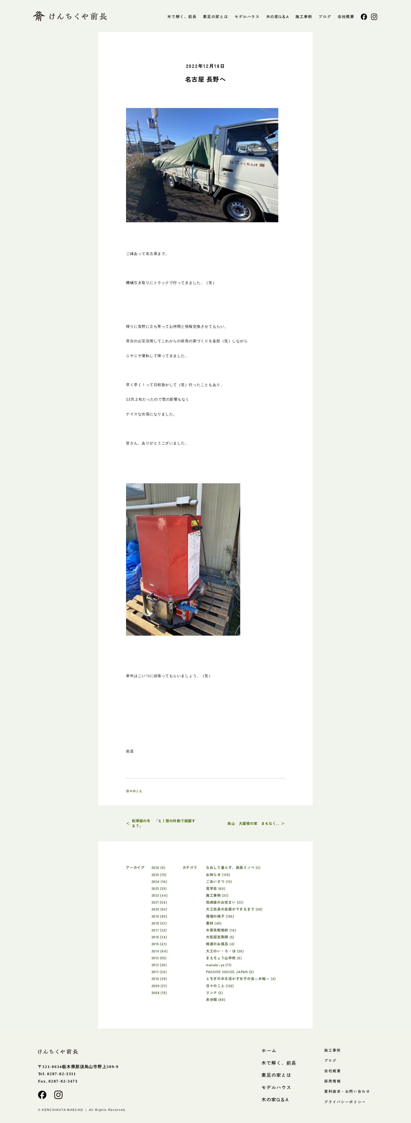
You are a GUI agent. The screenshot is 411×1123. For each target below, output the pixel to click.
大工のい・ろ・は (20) (225, 950)
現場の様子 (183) (220, 916)
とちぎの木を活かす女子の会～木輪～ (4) (241, 978)
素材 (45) (214, 922)
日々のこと (134, 791)
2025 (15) (159, 874)
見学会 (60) (215, 888)
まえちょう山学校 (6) (224, 957)
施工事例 (303, 16)
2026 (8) (159, 867)
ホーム (269, 1050)
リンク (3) (214, 992)
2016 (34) (159, 936)
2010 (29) (159, 978)
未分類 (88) (215, 999)
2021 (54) (159, 902)
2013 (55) (159, 957)
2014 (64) (160, 950)
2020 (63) (159, 908)
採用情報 (332, 1080)
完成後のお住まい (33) (225, 902)
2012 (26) (159, 964)
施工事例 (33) (217, 895)
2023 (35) (159, 888)
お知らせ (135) (218, 874)
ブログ (324, 16)
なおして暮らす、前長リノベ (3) (233, 867)
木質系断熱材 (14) (221, 929)
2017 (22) (159, 929)
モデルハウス (247, 16)
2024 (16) (159, 881)
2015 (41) (159, 943)
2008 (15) (159, 992)
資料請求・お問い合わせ (347, 1091)
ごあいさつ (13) (219, 881)
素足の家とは (215, 16)
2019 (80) (159, 916)
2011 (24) (159, 971)
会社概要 (346, 16)
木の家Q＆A (277, 16)
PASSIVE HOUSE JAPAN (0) (230, 971)
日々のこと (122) (220, 985)
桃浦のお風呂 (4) (220, 943)
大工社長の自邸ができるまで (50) (234, 908)
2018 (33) (159, 922)
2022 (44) (160, 895)
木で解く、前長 (181, 16)
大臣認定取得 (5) (220, 936)
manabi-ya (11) (219, 964)
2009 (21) (159, 985)
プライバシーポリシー (345, 1101)
